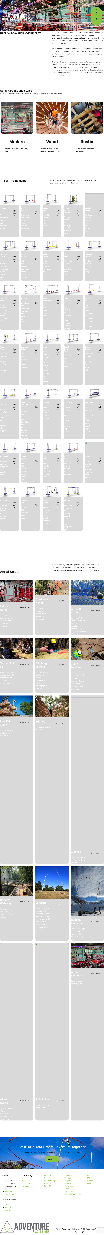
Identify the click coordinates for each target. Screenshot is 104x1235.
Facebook (8, 1205)
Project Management (73, 1194)
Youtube (8, 1210)
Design (68, 1178)
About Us (62, 4)
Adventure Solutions (35, 16)
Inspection (69, 1191)
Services (61, 20)
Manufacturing (70, 1183)
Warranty (25, 1186)
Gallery (90, 1181)
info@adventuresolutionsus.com (10, 1194)
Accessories (74, 12)
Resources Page (50, 1181)
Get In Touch (63, 28)
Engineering (69, 1181)
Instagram (8, 1207)
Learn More (14, 212)
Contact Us (26, 1183)
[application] (77, 4)
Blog (89, 1183)
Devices (61, 12)
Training (68, 1189)
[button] (96, 16)
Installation (69, 1186)
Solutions (72, 4)
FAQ (88, 1178)
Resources (74, 20)
